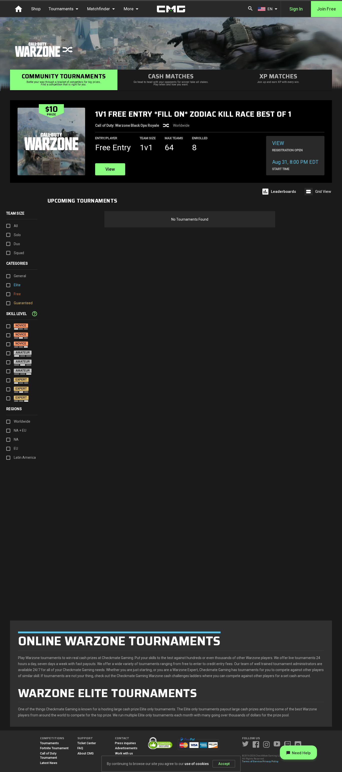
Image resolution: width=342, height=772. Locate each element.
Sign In (296, 9)
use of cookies (197, 764)
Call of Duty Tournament (48, 756)
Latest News (48, 763)
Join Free (326, 9)
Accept (224, 764)
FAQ (80, 748)
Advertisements (126, 748)
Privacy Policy (270, 761)
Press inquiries (125, 743)
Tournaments (49, 743)
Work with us (124, 753)
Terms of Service (252, 761)
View (110, 169)
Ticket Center (86, 743)
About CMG (85, 753)
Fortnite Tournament (54, 748)
